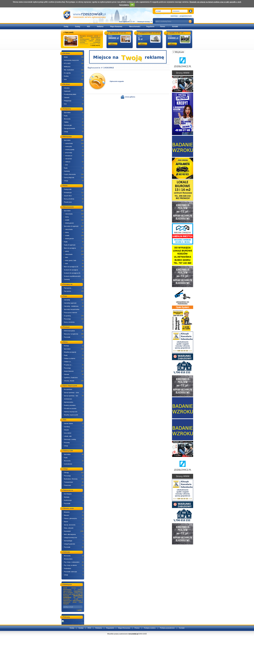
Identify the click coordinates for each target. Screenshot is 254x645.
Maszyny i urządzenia (72, 334)
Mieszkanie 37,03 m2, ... (119, 33)
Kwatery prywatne (72, 405)
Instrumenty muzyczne (72, 60)
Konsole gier (72, 125)
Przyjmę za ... (72, 365)
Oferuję (72, 472)
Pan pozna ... (72, 291)
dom (73, 257)
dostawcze (73, 155)
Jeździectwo (72, 399)
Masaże (72, 515)
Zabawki (72, 97)
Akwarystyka (72, 559)
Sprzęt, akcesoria (72, 525)
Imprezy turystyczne (72, 411)
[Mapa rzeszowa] (115, 24)
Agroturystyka (72, 402)
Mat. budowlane (72, 70)
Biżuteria (72, 512)
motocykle (73, 146)
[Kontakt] (175, 24)
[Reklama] (100, 24)
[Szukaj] (78, 24)
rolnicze (73, 162)
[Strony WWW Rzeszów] (182, 64)
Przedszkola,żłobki (72, 94)
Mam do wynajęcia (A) (72, 266)
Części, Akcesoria (72, 174)
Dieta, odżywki (72, 528)
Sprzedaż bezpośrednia (72, 309)
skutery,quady (73, 149)
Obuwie (72, 430)
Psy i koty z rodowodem (72, 562)
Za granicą (72, 316)
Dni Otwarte (72, 494)
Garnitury (72, 426)
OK (132, 5)
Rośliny (72, 76)
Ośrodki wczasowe (72, 408)
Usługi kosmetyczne (72, 537)
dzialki (73, 220)
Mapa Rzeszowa (124, 628)
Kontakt (181, 628)
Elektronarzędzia (72, 331)
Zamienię (72, 171)
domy (73, 217)
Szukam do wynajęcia (72, 270)
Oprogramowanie (72, 128)
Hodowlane (72, 568)
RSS (89, 628)
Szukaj (80, 628)
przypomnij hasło (186, 16)
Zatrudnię (72, 300)
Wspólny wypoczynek (72, 415)
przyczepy (73, 152)
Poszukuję (72, 319)
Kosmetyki (72, 531)
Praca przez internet (72, 312)
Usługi (72, 131)
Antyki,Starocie (72, 371)
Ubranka (72, 88)
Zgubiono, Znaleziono (72, 377)
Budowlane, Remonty (72, 479)
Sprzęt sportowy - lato (72, 396)
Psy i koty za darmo (72, 565)
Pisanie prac (72, 202)
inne (73, 165)
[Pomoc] (162, 24)
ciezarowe (73, 158)
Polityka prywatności (167, 628)
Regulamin (110, 628)
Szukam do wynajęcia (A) (72, 273)
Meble (72, 57)
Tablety (72, 122)
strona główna (130, 97)
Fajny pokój (69, 32)
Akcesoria (72, 119)
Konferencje (72, 500)
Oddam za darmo (72, 358)
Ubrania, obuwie (72, 381)
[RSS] (89, 24)
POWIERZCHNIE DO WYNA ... (151, 33)
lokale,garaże (73, 223)
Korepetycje (72, 192)
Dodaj (72, 628)
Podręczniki (72, 189)
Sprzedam (72, 112)
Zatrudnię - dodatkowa (72, 306)
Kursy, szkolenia (72, 322)
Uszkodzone (72, 464)
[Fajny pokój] (70, 41)
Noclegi (72, 346)
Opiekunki (72, 91)
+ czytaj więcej (95, 45)
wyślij (79, 610)
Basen (72, 521)
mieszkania (73, 214)
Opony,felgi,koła (72, 177)
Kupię (72, 115)
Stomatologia (72, 541)
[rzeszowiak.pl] (84, 15)
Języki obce (72, 195)
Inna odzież (72, 433)
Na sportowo (72, 389)
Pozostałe (72, 337)
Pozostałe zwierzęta (72, 571)
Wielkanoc (72, 66)
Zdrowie (72, 374)
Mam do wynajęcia (72, 248)
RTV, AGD (72, 63)
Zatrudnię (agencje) (72, 303)
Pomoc (137, 628)
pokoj (73, 251)
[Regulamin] (150, 24)
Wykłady (72, 497)
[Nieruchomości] (135, 24)
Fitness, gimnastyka (72, 518)
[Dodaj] (66, 24)
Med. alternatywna (72, 534)
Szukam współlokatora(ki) (72, 276)
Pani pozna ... (72, 288)
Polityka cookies (150, 628)
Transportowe (72, 482)
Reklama (98, 628)
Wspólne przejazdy (72, 352)
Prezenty (72, 442)
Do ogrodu (72, 73)
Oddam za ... (72, 361)
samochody (73, 143)
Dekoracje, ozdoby (72, 439)
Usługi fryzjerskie (72, 544)
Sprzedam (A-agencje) (72, 226)
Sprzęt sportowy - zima (72, 392)
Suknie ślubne (72, 423)
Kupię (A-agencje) (72, 245)
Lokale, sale (72, 436)
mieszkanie (73, 254)
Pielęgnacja (72, 100)
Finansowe (72, 485)
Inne (72, 79)
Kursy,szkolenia (72, 199)
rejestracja (174, 16)
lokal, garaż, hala (73, 260)
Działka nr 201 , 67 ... (177, 33)
